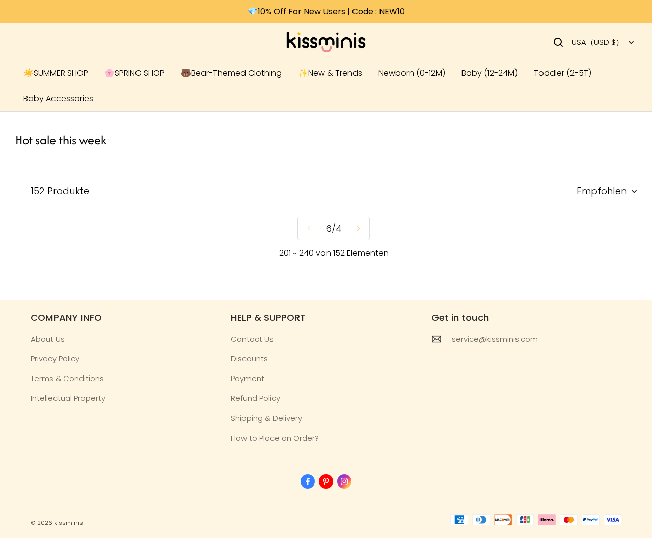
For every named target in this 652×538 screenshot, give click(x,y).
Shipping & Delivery (266, 418)
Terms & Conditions (67, 378)
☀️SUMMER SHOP (55, 73)
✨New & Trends (330, 73)
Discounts (249, 358)
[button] (558, 42)
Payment (247, 378)
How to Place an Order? (275, 438)
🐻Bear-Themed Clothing (231, 73)
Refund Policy (255, 398)
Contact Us (252, 339)
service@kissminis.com (495, 339)
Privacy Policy (55, 358)
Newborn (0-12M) (411, 73)
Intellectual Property (68, 398)
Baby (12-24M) (489, 73)
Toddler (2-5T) (562, 73)
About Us (48, 339)
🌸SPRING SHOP (134, 73)
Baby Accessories (58, 98)
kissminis (68, 523)
